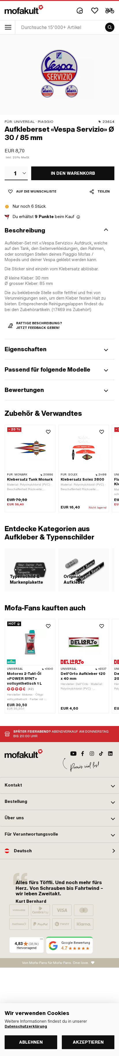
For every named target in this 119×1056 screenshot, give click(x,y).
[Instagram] (92, 754)
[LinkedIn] (110, 754)
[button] (59, 230)
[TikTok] (101, 754)
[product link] (30, 666)
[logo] (24, 9)
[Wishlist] (95, 11)
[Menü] (41, 940)
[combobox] (16, 173)
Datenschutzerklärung (26, 1026)
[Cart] (110, 11)
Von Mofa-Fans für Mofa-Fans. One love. (55, 962)
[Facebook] (83, 754)
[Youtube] (73, 754)
